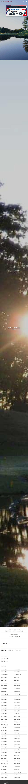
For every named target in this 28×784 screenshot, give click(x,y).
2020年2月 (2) (17, 713)
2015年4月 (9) (4, 769)
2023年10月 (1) (4, 694)
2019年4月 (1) (4, 719)
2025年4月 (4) (4, 680)
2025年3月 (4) (17, 680)
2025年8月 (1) (4, 677)
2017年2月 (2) (4, 747)
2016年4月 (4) (17, 755)
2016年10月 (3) (4, 749)
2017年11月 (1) (4, 735)
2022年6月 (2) (4, 696)
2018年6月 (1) (17, 727)
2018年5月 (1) (4, 730)
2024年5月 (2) (17, 685)
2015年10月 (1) (4, 763)
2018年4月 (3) (17, 730)
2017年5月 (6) (17, 741)
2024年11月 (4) (4, 683)
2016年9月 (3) (17, 749)
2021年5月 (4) (17, 705)
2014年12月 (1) (17, 772)
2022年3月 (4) (4, 699)
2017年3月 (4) (17, 744)
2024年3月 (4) (17, 688)
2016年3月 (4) (4, 758)
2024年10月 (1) (17, 683)
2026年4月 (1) (4, 671)
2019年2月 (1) (4, 722)
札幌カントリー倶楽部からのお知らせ (14, 630)
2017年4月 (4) (4, 744)
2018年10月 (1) (4, 724)
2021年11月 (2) (17, 699)
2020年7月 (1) (4, 710)
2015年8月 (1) (17, 763)
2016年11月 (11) (17, 747)
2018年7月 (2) (4, 727)
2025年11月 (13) (4, 674)
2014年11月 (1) (4, 774)
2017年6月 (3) (4, 741)
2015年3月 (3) (17, 769)
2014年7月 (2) (4, 777)
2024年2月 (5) (4, 691)
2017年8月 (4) (4, 738)
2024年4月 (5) (4, 688)
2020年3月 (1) (4, 713)
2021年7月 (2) (17, 702)
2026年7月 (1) (4, 669)
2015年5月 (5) (17, 766)
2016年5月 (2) (4, 755)
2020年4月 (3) (17, 710)
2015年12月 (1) (4, 761)
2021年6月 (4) (4, 705)
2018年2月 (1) (17, 733)
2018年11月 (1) (17, 722)
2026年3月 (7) (17, 671)
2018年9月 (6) (17, 724)
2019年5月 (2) (17, 716)
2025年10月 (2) (17, 674)
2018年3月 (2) (4, 733)
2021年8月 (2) (4, 702)
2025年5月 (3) (17, 677)
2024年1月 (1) (17, 691)
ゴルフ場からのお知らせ (14, 635)
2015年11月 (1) (17, 761)
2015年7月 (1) (4, 766)
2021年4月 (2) (4, 708)
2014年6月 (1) (17, 777)
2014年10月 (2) (17, 774)
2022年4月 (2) (17, 696)
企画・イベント (4, 661)
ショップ (3, 660)
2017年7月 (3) (17, 738)
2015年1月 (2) (4, 772)
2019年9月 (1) (4, 716)
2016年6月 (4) (17, 752)
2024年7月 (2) (4, 685)
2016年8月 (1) (4, 752)
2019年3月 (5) (17, 719)
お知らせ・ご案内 (5, 658)
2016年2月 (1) (17, 758)
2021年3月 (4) (17, 708)
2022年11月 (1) (17, 694)
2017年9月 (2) (17, 735)
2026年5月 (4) (17, 669)
